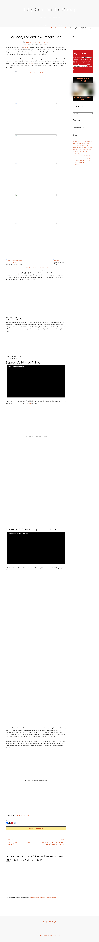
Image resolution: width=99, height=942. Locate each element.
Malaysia (87, 155)
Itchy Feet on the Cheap (48, 935)
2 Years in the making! (83, 80)
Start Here (20, 25)
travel (81, 163)
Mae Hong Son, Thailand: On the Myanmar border (53, 842)
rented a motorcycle (14, 273)
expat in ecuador (78, 151)
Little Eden (30, 63)
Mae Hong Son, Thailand (23, 815)
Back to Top (49, 922)
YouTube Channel (87, 57)
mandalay (74, 156)
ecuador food (89, 149)
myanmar (89, 156)
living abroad (83, 153)
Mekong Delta (79, 156)
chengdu (80, 147)
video (90, 163)
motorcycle (84, 156)
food (91, 151)
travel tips (86, 163)
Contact (74, 25)
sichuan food (86, 158)
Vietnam (76, 165)
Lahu (29, 403)
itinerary (77, 153)
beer (84, 143)
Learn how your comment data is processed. (43, 897)
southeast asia (83, 160)
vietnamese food (83, 165)
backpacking (80, 141)
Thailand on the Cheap (62, 28)
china (84, 147)
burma (86, 145)
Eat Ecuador (78, 149)
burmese (89, 145)
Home (48, 28)
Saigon (79, 158)
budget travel (79, 145)
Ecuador (83, 149)
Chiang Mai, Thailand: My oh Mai (19, 842)
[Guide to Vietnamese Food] (83, 95)
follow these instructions (80, 66)
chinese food (89, 147)
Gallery (74, 153)
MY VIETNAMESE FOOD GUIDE (83, 98)
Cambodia (75, 147)
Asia (52, 28)
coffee (74, 149)
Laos (80, 153)
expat (74, 151)
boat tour (87, 143)
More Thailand (36, 828)
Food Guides (59, 25)
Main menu (81, 155)
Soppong (26, 47)
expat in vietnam (85, 151)
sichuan (82, 158)
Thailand (77, 163)
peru (73, 158)
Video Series (36, 25)
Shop (80, 25)
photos (76, 158)
